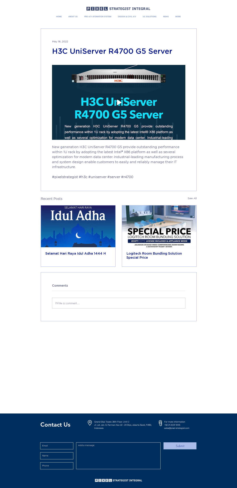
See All (192, 198)
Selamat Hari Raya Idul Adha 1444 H (75, 253)
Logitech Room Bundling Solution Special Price (154, 255)
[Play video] (118, 102)
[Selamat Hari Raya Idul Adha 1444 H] (78, 226)
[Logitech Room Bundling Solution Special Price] (159, 226)
